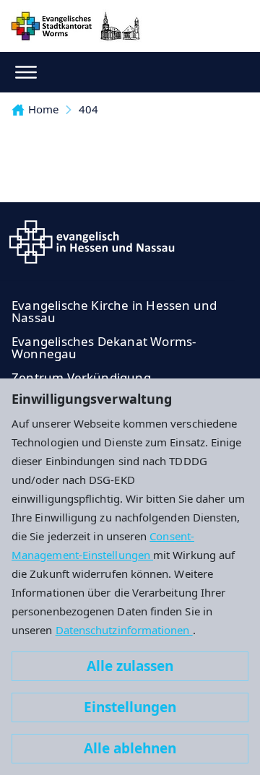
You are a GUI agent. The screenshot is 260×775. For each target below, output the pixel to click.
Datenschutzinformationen (124, 630)
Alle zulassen (130, 666)
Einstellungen (130, 707)
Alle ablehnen (130, 748)
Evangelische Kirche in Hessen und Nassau (114, 311)
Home (43, 109)
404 (88, 109)
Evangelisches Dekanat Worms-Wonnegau (104, 347)
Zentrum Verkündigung (81, 377)
